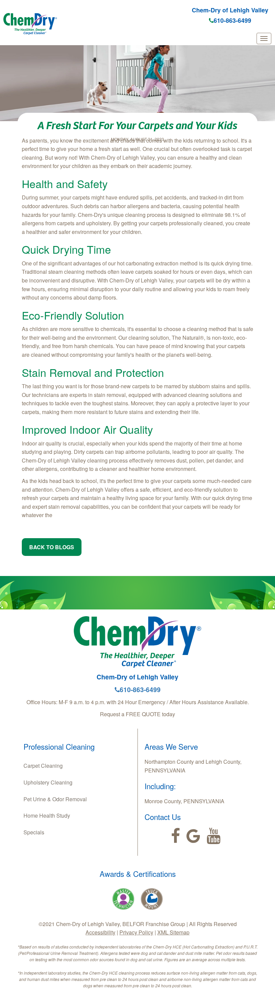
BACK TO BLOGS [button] (51, 547)
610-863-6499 (232, 20)
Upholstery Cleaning (47, 782)
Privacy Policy (136, 932)
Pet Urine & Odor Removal (55, 799)
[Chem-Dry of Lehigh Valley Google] (193, 836)
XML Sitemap (173, 932)
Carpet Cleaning (43, 765)
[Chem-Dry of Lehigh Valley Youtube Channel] (213, 836)
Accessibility (100, 932)
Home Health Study (46, 815)
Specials (33, 832)
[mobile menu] (264, 38)
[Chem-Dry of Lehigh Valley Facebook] (175, 836)
